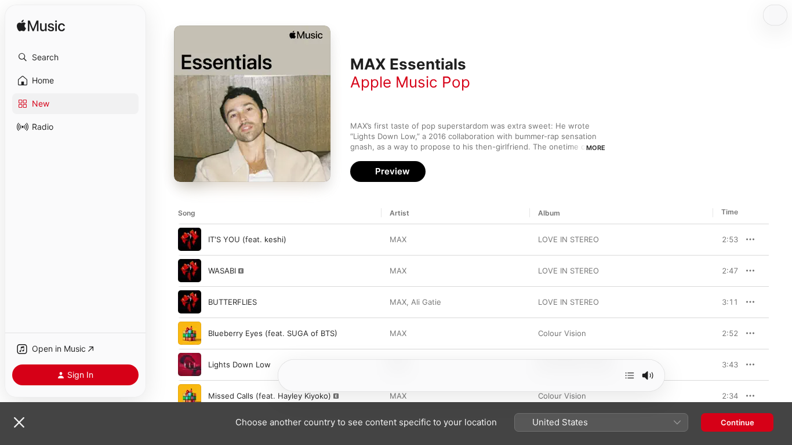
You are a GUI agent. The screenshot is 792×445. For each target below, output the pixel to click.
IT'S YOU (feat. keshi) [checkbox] (247, 239)
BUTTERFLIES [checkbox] (232, 302)
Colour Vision (562, 333)
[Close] (19, 422)
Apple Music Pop (410, 82)
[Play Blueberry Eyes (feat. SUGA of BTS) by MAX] (189, 333)
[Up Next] (630, 375)
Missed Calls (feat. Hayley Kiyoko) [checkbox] (269, 395)
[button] (75, 57)
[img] (41, 26)
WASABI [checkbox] (222, 270)
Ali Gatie (426, 302)
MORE (595, 148)
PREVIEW (725, 239)
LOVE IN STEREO (568, 239)
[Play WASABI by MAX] (189, 270)
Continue (737, 422)
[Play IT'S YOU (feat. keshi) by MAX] (189, 239)
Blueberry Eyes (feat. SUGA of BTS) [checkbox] (272, 333)
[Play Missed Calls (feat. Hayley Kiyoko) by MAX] (189, 395)
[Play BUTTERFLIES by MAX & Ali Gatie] (189, 301)
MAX (398, 239)
